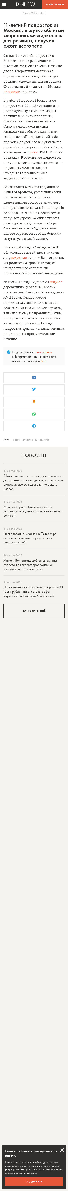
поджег (56, 282)
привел (33, 152)
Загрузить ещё (34, 611)
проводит (11, 92)
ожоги (16, 439)
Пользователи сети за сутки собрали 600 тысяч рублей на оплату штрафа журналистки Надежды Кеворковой (33, 591)
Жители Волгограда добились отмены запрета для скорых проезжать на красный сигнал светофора (30, 564)
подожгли (19, 257)
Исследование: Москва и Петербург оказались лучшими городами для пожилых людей (29, 537)
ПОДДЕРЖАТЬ (34, 1181)
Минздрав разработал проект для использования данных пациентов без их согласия (32, 511)
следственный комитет (36, 439)
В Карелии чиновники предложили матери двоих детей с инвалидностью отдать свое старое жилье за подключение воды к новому (33, 482)
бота (44, 361)
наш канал (44, 352)
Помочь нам (55, 4)
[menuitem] (4, 4)
